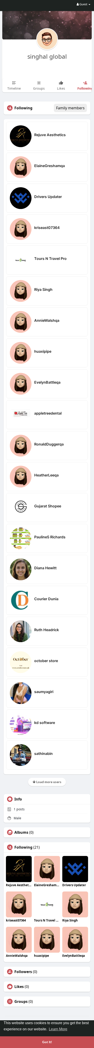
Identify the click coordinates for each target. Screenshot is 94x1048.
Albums (21, 832)
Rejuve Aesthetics (50, 134)
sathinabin (43, 753)
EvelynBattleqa (47, 382)
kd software (44, 722)
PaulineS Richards (49, 537)
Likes (19, 986)
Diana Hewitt (45, 568)
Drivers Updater (48, 196)
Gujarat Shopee (47, 506)
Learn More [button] (58, 1029)
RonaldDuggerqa (49, 444)
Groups (21, 1001)
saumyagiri (43, 691)
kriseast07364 (47, 227)
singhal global (47, 56)
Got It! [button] (47, 1042)
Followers (23, 972)
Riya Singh (43, 289)
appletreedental (48, 413)
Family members (70, 107)
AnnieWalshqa (46, 320)
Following (23, 847)
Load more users (48, 782)
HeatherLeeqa (46, 475)
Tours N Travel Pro (50, 258)
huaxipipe (42, 351)
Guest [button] (83, 4)
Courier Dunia (46, 599)
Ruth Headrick (46, 629)
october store (46, 660)
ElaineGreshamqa (49, 165)
